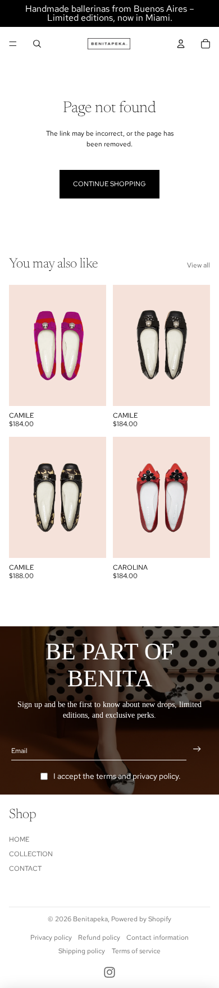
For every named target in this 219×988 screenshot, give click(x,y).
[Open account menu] (180, 43)
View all (198, 265)
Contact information (157, 937)
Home (19, 839)
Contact (25, 868)
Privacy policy (51, 937)
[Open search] (37, 43)
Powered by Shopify (141, 919)
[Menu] (13, 44)
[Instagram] (109, 972)
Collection (31, 854)
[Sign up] (197, 749)
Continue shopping (109, 183)
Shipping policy (81, 951)
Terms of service (136, 951)
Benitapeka (90, 919)
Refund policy (99, 937)
